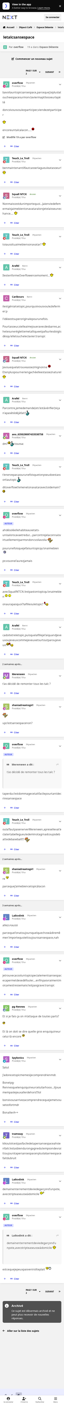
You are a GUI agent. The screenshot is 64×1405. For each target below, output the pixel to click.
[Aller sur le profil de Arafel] (6, 267)
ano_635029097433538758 (27, 434)
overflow (18, 47)
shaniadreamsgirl (22, 705)
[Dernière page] (59, 72)
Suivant (49, 72)
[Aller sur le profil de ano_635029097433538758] (6, 436)
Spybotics (18, 1057)
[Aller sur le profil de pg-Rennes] (6, 1008)
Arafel (15, 265)
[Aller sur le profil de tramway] (6, 1135)
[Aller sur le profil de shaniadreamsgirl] (6, 707)
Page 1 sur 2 (31, 72)
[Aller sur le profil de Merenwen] (6, 676)
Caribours (18, 296)
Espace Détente (48, 47)
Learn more (7, 6)
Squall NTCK (19, 194)
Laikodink (18, 915)
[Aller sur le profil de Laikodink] (6, 917)
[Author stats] (60, 84)
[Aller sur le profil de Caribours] (6, 298)
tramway (17, 1133)
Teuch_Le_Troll (20, 158)
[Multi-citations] (4, 146)
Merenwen (18, 674)
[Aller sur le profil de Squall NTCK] (6, 196)
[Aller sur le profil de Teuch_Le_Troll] (6, 160)
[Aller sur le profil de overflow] (5, 47)
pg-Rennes (18, 1006)
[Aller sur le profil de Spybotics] (6, 1059)
